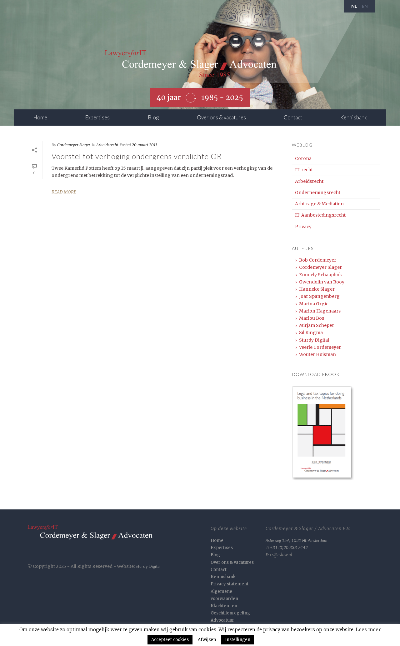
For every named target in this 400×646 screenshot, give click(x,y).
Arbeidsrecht (107, 145)
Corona (303, 158)
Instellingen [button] (237, 639)
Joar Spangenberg (319, 296)
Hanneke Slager (317, 289)
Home (40, 117)
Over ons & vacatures (221, 117)
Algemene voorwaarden (224, 595)
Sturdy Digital (314, 340)
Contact (293, 117)
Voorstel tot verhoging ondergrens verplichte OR (137, 156)
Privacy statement (229, 584)
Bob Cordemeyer (317, 260)
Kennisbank (353, 117)
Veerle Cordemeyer (320, 347)
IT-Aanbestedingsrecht (320, 215)
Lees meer (368, 630)
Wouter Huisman (317, 354)
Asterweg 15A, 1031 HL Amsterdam (296, 540)
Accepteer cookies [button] (170, 639)
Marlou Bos (311, 318)
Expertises (97, 117)
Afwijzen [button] (207, 639)
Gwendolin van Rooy (321, 282)
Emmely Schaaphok (320, 275)
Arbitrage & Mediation (319, 204)
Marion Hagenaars (320, 311)
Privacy (303, 226)
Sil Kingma (311, 332)
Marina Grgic (313, 304)
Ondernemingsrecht (317, 192)
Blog (153, 117)
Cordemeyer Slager (73, 145)
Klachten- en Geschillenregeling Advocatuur (230, 613)
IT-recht (304, 170)
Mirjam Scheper (316, 325)
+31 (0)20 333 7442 (289, 547)
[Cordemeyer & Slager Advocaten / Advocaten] (190, 64)
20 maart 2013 (144, 145)
